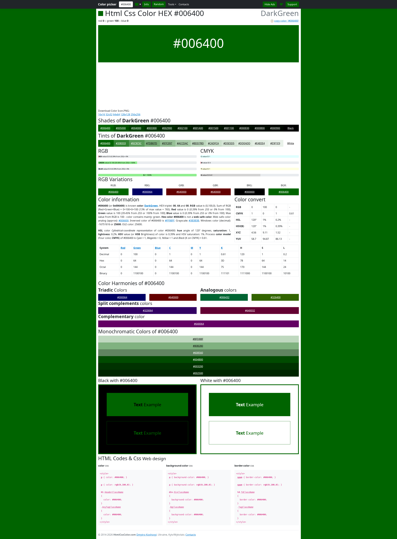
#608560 (198, 352)
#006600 (124, 220)
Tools (171, 4)
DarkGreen (151, 205)
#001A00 (198, 128)
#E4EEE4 (260, 143)
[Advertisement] (198, 85)
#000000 (249, 192)
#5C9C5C (136, 143)
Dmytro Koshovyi (146, 534)
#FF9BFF (169, 220)
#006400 (105, 128)
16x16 (101, 114)
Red (123, 248)
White (290, 143)
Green (137, 248)
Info (146, 4)
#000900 (275, 128)
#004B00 (198, 359)
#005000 (121, 128)
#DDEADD (244, 143)
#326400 (276, 297)
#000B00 (260, 128)
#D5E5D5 (228, 143)
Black (291, 128)
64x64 (116, 114)
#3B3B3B (194, 220)
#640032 (250, 310)
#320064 (148, 310)
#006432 (224, 297)
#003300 (152, 128)
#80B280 (198, 346)
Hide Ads (270, 4)
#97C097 (167, 143)
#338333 (121, 143)
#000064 (147, 192)
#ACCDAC (182, 143)
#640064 (199, 324)
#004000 (136, 128)
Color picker (107, 4)
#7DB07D (151, 143)
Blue (158, 248)
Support (292, 4)
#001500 (213, 128)
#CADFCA (213, 143)
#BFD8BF (198, 339)
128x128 (125, 114)
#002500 (198, 373)
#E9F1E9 (275, 143)
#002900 (167, 128)
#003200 (198, 366)
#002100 (182, 128)
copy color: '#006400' (286, 20)
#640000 (181, 192)
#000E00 (244, 128)
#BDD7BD (198, 143)
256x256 (135, 114)
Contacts (184, 4)
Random (159, 4)
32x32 (109, 114)
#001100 (229, 128)
